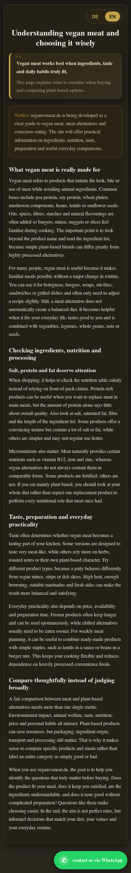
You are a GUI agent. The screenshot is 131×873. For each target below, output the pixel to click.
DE (95, 16)
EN (112, 16)
